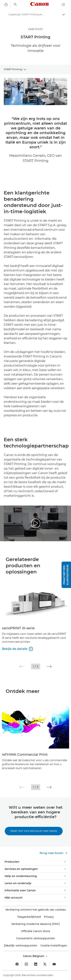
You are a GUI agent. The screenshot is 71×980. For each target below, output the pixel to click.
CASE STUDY (35, 29)
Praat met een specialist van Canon (33, 831)
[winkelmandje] (6, 5)
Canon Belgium (34, 956)
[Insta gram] (26, 964)
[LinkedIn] (35, 964)
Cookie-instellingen (53, 945)
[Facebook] (17, 964)
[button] (22, 666)
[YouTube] (54, 964)
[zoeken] (15, 5)
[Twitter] (44, 964)
